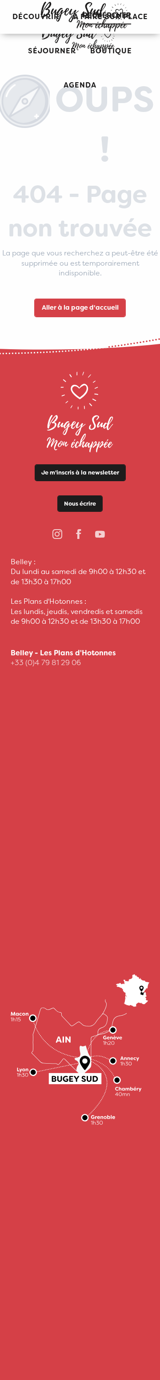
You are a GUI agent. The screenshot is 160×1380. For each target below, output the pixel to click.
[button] (52, 51)
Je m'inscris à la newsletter (80, 472)
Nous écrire (80, 503)
